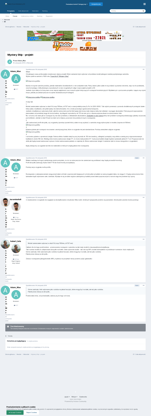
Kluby (7, 16)
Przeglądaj (10, 11)
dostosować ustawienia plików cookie (84, 409)
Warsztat (30, 63)
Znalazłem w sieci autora (95, 116)
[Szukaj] (143, 11)
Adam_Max (22, 60)
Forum (15, 16)
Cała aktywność (23, 11)
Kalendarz (35, 11)
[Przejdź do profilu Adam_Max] (9, 62)
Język (66, 397)
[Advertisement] (75, 153)
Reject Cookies (31, 412)
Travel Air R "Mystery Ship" (59, 76)
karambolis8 (15, 199)
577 (16, 89)
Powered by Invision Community (75, 401)
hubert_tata (15, 241)
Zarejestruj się (96, 4)
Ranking (39, 16)
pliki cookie (32, 409)
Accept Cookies (15, 412)
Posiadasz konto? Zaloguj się (76, 4)
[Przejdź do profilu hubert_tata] (16, 248)
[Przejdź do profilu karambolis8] (16, 206)
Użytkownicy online (27, 16)
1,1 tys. (16, 217)
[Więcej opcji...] (144, 69)
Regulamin (49, 16)
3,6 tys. (16, 259)
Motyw (74, 397)
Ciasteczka (83, 397)
